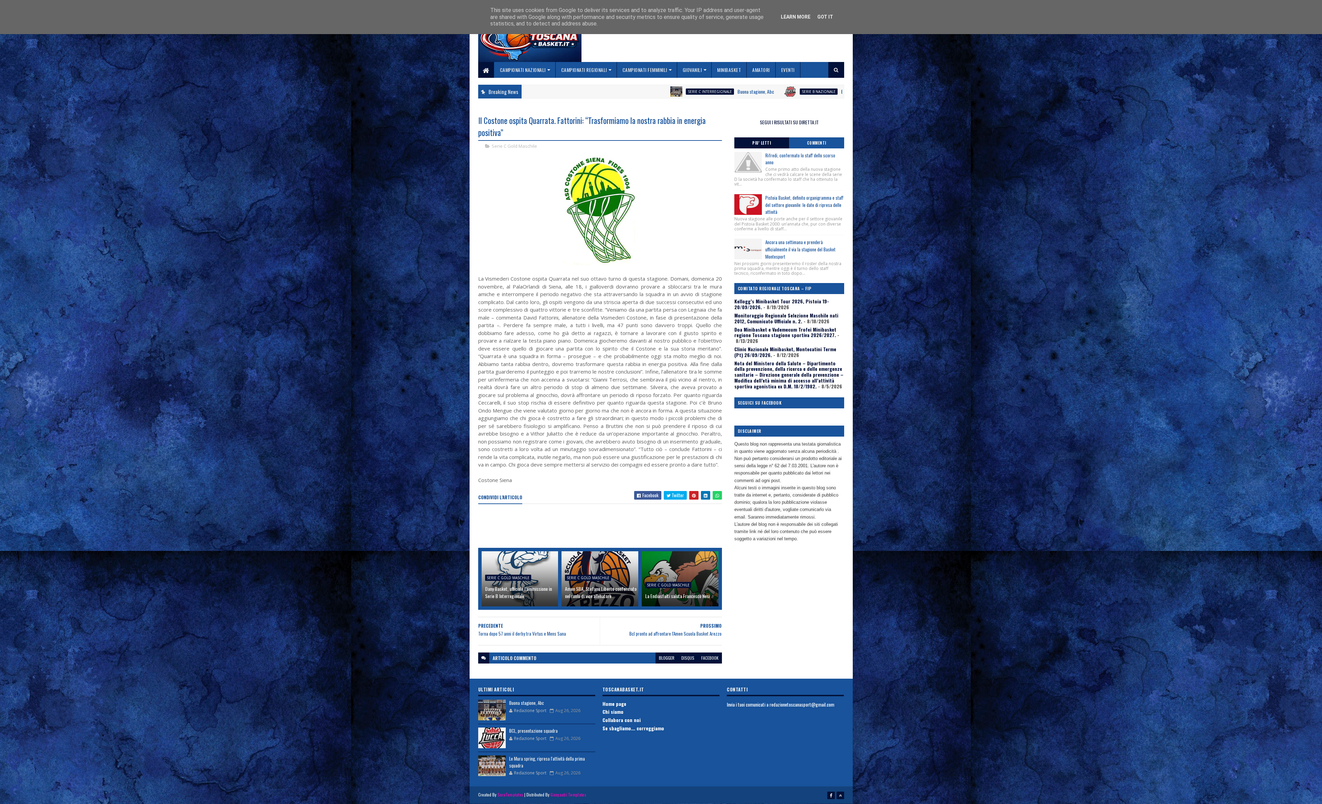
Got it (825, 17)
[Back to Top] (840, 795)
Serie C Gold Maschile (514, 146)
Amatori (761, 69)
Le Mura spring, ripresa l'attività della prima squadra (547, 762)
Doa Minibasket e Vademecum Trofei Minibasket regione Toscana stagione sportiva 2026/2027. (785, 332)
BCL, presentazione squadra (768, 91)
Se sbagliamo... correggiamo (633, 728)
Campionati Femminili (644, 69)
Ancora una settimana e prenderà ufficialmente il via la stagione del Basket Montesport (800, 249)
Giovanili (692, 69)
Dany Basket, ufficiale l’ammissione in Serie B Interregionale (518, 592)
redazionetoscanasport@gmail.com (801, 704)
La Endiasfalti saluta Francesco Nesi (677, 595)
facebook (709, 658)
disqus (687, 658)
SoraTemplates (510, 794)
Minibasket (729, 69)
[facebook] (831, 795)
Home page (614, 703)
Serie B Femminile (838, 91)
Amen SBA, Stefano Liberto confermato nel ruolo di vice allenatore (601, 592)
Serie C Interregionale (612, 91)
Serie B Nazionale (721, 91)
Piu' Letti (761, 143)
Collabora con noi (621, 719)
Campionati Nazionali (523, 69)
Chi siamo (612, 711)
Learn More (795, 17)
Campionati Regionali (584, 69)
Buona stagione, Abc (658, 91)
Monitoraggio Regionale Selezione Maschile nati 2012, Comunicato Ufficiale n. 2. (786, 318)
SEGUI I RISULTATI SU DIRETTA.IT (789, 122)
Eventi (788, 69)
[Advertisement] (603, 526)
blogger (666, 658)
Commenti (816, 143)
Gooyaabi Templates (568, 794)
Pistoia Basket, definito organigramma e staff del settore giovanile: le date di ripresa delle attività (804, 205)
